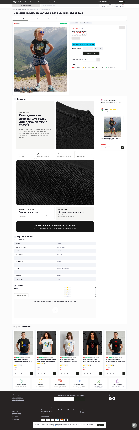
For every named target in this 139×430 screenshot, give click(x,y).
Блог (59, 1)
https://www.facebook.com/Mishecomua (113, 398)
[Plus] (79, 53)
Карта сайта (15, 416)
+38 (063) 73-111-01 (17, 398)
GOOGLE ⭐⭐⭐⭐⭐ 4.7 (111, 109)
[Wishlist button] (120, 27)
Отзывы (51, 1)
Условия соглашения (17, 414)
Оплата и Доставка (38, 1)
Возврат (27, 1)
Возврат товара (15, 419)
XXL (100, 48)
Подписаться (79, 399)
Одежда (17, 9)
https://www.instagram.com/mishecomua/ (110, 398)
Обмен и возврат (110, 100)
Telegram (84, 409)
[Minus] (73, 53)
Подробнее (57, 425)
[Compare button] (123, 27)
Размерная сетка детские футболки (83, 44)
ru (121, 1)
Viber (83, 412)
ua (123, 1)
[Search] (97, 5)
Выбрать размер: (76, 48)
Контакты (46, 1)
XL (95, 48)
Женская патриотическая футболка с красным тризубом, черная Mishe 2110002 (91, 361)
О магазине (15, 411)
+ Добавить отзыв (21, 295)
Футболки (22, 9)
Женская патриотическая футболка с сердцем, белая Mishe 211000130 (69, 361)
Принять (100, 425)
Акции (55, 1)
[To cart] (122, 147)
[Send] (98, 59)
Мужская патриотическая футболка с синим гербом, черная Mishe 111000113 (23, 361)
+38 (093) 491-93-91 (18, 400)
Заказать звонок (113, 1)
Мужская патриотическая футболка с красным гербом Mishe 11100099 (115, 361)
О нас (31, 1)
